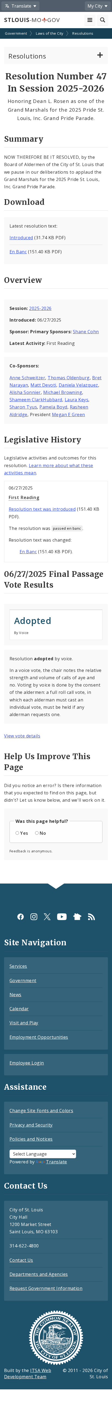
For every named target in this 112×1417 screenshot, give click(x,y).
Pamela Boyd (53, 407)
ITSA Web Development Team (27, 1373)
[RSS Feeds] (91, 916)
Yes (24, 833)
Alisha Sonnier (25, 392)
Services (18, 966)
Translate (56, 1162)
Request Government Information (46, 1288)
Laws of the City (49, 33)
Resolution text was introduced (42, 509)
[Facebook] (20, 916)
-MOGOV (32, 20)
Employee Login (27, 1063)
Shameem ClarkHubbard (36, 400)
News (15, 995)
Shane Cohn (86, 332)
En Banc (18, 252)
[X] (47, 916)
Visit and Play (24, 1023)
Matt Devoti (43, 385)
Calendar (19, 1009)
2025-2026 (40, 308)
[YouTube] (62, 916)
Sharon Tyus (23, 407)
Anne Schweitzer (27, 378)
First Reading (24, 497)
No (43, 833)
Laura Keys (77, 400)
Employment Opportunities (39, 1037)
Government (16, 33)
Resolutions (82, 33)
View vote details (22, 736)
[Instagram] (33, 916)
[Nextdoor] (77, 916)
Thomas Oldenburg (69, 378)
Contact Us (21, 1260)
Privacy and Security (31, 1125)
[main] (56, 456)
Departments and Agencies (39, 1274)
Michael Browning (62, 392)
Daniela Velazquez (78, 385)
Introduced (21, 238)
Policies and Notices (31, 1139)
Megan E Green (68, 415)
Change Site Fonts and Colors (41, 1111)
